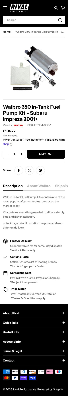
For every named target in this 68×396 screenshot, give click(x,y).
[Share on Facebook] (18, 170)
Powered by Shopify (50, 389)
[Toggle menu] (5, 8)
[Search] (60, 20)
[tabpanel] (34, 212)
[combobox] (34, 20)
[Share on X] (29, 170)
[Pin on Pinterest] (40, 170)
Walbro (18, 125)
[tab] (13, 187)
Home (7, 31)
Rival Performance (24, 389)
